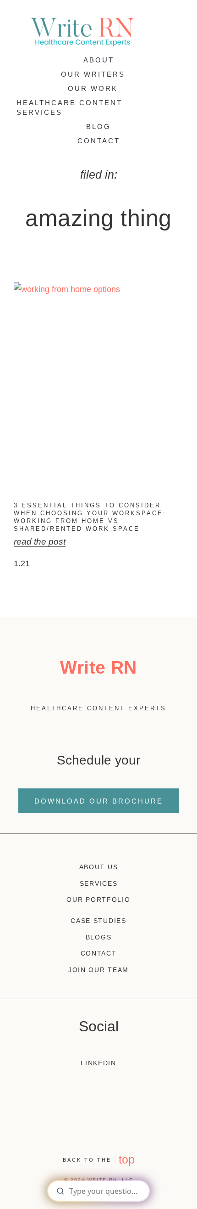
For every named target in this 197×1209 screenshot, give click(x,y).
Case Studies (98, 920)
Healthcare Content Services (69, 107)
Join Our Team (98, 969)
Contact (98, 141)
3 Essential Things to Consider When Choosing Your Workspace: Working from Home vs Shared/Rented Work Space (90, 517)
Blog (98, 126)
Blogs (99, 937)
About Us (98, 867)
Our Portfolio (98, 899)
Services (99, 883)
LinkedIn (98, 1063)
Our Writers (93, 74)
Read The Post (40, 541)
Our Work (93, 88)
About (98, 60)
